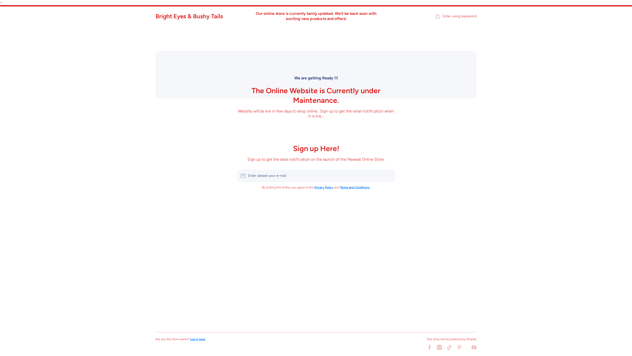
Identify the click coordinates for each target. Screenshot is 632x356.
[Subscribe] (389, 176)
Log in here (197, 339)
